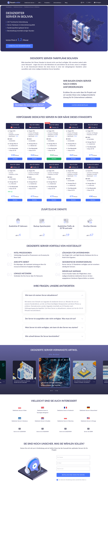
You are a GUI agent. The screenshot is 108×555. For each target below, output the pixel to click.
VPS (39, 2)
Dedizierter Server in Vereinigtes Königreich (42, 411)
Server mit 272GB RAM (43, 431)
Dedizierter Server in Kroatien (42, 421)
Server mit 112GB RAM (20, 431)
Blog (66, 2)
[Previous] (51, 390)
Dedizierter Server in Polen (20, 410)
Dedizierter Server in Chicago (88, 421)
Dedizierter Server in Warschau (65, 421)
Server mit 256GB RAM (65, 431)
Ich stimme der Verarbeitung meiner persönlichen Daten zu (72, 479)
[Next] (56, 390)
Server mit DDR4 (88, 431)
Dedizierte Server (29, 2)
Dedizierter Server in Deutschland (88, 410)
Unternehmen (57, 2)
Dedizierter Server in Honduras (20, 421)
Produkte (47, 2)
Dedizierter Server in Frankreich (65, 410)
